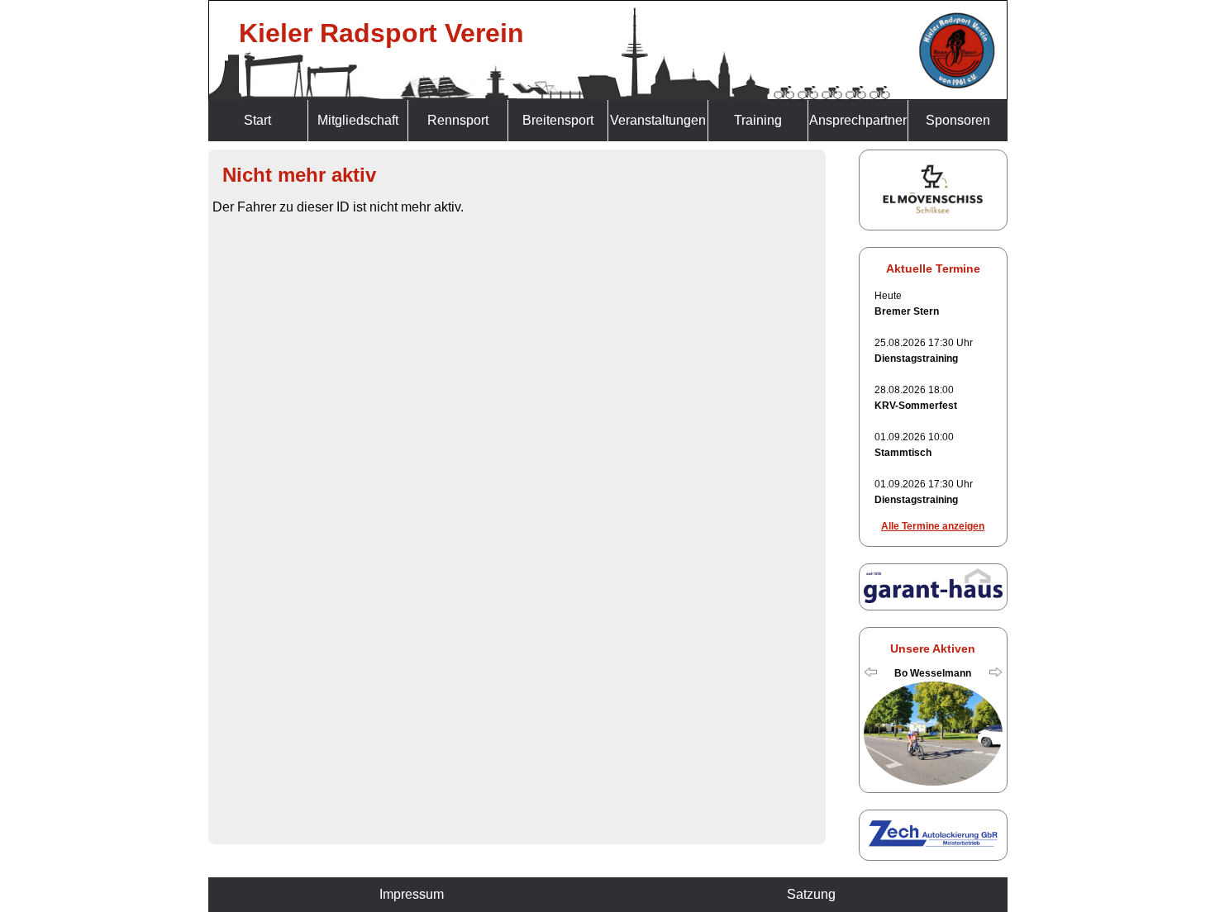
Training (758, 120)
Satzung (811, 894)
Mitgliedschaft (357, 120)
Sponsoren (958, 120)
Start (257, 120)
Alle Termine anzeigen (932, 526)
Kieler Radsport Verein (381, 33)
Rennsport (457, 120)
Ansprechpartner (858, 120)
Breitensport (557, 120)
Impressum (411, 894)
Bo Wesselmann (932, 673)
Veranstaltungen (658, 120)
